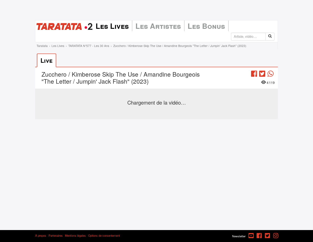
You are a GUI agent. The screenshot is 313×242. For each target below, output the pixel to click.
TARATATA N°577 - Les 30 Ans (88, 46)
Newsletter (239, 236)
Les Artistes (158, 26)
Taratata (42, 46)
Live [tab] (46, 60)
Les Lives (112, 26)
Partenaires (56, 235)
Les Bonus (206, 26)
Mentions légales (75, 235)
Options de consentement (104, 235)
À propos (40, 235)
